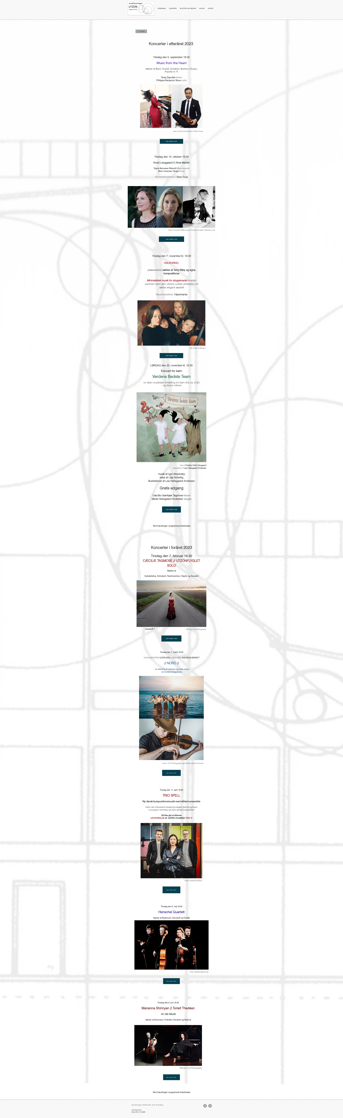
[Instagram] (210, 1106)
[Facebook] (205, 1106)
